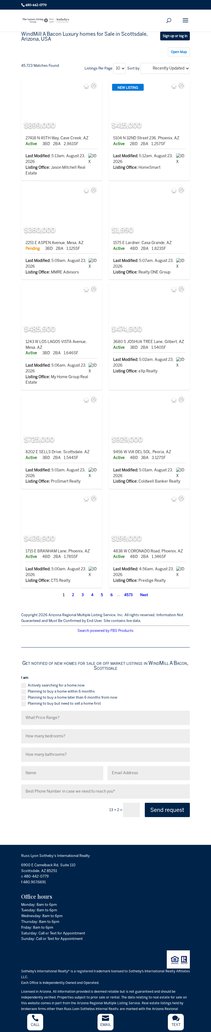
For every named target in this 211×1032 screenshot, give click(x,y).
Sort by (133, 68)
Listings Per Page (98, 68)
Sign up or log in (175, 36)
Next (144, 595)
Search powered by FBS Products (105, 631)
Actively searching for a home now (56, 685)
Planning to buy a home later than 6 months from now (72, 697)
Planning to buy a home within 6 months (61, 691)
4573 (128, 595)
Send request (167, 810)
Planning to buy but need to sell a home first (64, 703)
